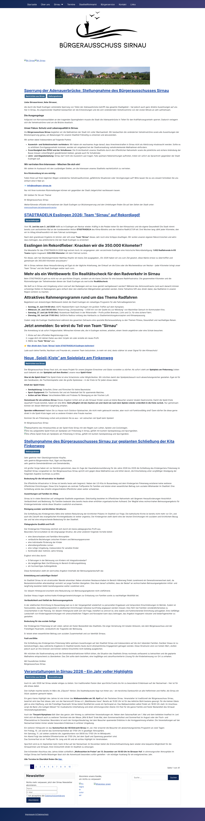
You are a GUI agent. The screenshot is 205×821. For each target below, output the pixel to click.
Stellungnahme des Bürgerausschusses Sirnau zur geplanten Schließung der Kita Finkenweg (99, 443)
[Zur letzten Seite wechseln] (76, 765)
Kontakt (122, 4)
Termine (71, 4)
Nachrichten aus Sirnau (35, 96)
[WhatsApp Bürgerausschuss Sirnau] (102, 784)
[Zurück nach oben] (202, 818)
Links (133, 4)
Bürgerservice (108, 4)
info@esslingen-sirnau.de (39, 185)
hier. (60, 759)
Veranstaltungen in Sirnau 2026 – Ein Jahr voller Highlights (78, 671)
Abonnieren (33, 800)
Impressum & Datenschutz (37, 814)
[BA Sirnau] (29, 60)
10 (70, 766)
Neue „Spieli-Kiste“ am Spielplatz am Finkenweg (68, 358)
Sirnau (57, 4)
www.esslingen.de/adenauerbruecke (40, 207)
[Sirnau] (61, 4)
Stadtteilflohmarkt (88, 4)
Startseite (32, 4)
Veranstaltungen (32, 220)
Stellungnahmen (55, 96)
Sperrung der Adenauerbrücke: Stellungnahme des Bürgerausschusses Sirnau (96, 90)
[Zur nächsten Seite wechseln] (73, 765)
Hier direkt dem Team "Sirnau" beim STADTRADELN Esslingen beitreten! (60, 345)
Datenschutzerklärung (55, 795)
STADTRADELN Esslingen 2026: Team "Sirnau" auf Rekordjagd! (82, 215)
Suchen (173, 777)
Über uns (45, 4)
